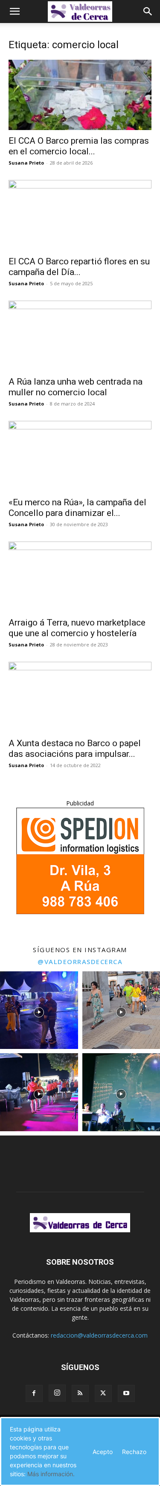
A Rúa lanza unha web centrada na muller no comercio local (76, 387)
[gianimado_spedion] (80, 912)
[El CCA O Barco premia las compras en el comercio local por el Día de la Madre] (80, 95)
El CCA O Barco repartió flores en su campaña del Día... (79, 266)
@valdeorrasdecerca (80, 961)
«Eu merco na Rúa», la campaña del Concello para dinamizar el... (77, 507)
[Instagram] (57, 1393)
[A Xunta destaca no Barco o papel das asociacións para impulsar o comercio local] (80, 697)
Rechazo (134, 1451)
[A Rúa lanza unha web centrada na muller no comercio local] (80, 336)
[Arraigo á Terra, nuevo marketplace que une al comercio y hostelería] (80, 577)
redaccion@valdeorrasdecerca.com (99, 1335)
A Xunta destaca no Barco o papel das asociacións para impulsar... (75, 748)
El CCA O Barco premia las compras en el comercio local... (79, 146)
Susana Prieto (26, 162)
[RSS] (80, 1393)
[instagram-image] (39, 1010)
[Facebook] (34, 1393)
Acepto (103, 1451)
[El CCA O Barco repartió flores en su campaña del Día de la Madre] (80, 215)
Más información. (51, 1473)
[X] (103, 1393)
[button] (14, 11)
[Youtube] (126, 1393)
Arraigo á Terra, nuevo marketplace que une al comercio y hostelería (77, 627)
